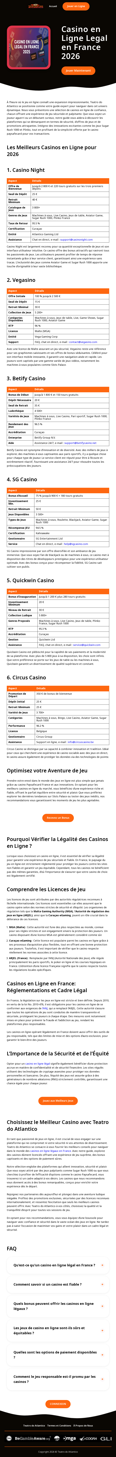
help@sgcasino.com (76, 544)
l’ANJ (45, 1008)
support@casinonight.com (76, 240)
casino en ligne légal (37, 1064)
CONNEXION (58, 1404)
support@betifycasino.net (80, 443)
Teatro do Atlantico (34, 1425)
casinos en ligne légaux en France (50, 1151)
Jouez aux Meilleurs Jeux (58, 1101)
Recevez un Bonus (58, 818)
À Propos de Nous (83, 1425)
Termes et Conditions (59, 1425)
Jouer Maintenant (78, 71)
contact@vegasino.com (83, 342)
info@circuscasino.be (81, 742)
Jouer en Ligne (76, 6)
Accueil (53, 6)
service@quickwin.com (86, 645)
